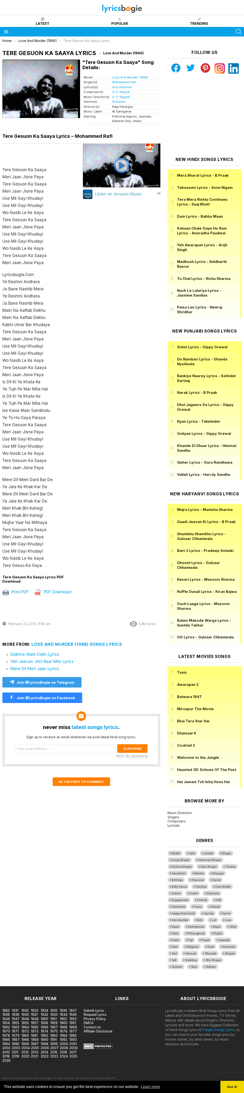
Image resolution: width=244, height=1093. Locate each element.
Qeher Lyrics (204, 462)
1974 (44, 1031)
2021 (34, 1056)
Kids (200, 920)
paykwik (67, 984)
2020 (25, 1056)
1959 (54, 1023)
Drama (176, 893)
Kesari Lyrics (206, 579)
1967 (54, 1027)
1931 (15, 1010)
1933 (34, 1010)
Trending (199, 23)
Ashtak (208, 853)
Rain (175, 947)
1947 (16, 1019)
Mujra (216, 927)
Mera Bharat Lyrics (203, 175)
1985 (73, 1035)
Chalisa (231, 866)
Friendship (178, 906)
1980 (25, 1035)
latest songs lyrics (95, 727)
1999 (54, 1044)
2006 (45, 1048)
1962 (6, 1027)
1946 (6, 1019)
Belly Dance (179, 886)
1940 (25, 1014)
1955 (15, 1023)
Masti (175, 927)
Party (175, 933)
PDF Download (56, 592)
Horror (226, 913)
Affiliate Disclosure (98, 1031)
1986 (6, 1039)
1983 (54, 1035)
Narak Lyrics (197, 392)
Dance (217, 880)
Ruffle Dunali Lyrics (207, 591)
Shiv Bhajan (213, 960)
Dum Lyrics (200, 216)
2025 (73, 1056)
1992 (63, 1039)
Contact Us (92, 1027)
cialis (23, 984)
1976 (63, 1031)
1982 (44, 1035)
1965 (34, 1027)
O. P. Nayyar (121, 92)
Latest (42, 23)
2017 (73, 1052)
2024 (64, 1056)
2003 (16, 1048)
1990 (44, 1039)
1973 (34, 1031)
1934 (44, 1010)
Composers (177, 821)
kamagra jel (84, 984)
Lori (214, 920)
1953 (72, 1019)
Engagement (180, 900)
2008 (64, 1048)
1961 (72, 1023)
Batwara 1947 (189, 696)
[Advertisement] (204, 115)
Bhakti (176, 853)
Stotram (177, 967)
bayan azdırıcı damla (44, 984)
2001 (73, 1044)
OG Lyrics (205, 637)
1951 (53, 1019)
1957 (34, 1023)
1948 (25, 1019)
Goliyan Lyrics (204, 433)
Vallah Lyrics (203, 474)
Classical (198, 880)
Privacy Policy (95, 1019)
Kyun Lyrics (198, 421)
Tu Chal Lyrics (203, 278)
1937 (73, 1010)
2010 (6, 1052)
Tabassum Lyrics (205, 187)
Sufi (174, 960)
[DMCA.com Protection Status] (98, 1048)
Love (228, 920)
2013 (34, 1052)
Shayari (230, 953)
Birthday (177, 880)
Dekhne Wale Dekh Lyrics (34, 654)
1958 (44, 1023)
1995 (15, 1044)
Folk (218, 900)
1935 (53, 1010)
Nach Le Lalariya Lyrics (199, 293)
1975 (54, 1031)
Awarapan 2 (187, 684)
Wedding (191, 960)
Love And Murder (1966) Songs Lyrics (76, 644)
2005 (35, 1048)
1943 (54, 1014)
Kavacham (179, 873)
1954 (6, 1023)
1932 (25, 1010)
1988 (25, 1039)
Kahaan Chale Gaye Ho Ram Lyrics (202, 230)
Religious (193, 947)
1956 (25, 1023)
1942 (44, 1014)
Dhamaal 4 (186, 733)
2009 (73, 1048)
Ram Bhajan (209, 866)
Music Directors (180, 813)
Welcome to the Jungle (198, 757)
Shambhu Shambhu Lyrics (201, 536)
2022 (45, 1056)
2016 (63, 1052)
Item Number (180, 920)
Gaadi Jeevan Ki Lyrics (206, 521)
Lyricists (174, 825)
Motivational (196, 927)
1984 (63, 1035)
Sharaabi (210, 953)
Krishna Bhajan (182, 866)
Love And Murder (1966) (130, 77)
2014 (44, 1052)
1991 (53, 1039)
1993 (73, 1039)
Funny (198, 906)
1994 (6, 1044)
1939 (15, 1014)
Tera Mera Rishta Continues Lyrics (202, 201)
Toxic (182, 672)
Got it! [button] (232, 1087)
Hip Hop (209, 913)
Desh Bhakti (223, 886)
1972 (25, 1031)
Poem (175, 940)
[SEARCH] (239, 31)
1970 (6, 1031)
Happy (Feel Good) (183, 913)
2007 (54, 1048)
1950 (44, 1019)
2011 (15, 1052)
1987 (16, 1039)
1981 (34, 1035)
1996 (25, 1044)
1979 (16, 1035)
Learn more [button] (150, 1087)
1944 (63, 1014)
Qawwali (224, 940)
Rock (211, 947)
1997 (35, 1044)
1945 (73, 1014)
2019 (15, 1056)
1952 (63, 1019)
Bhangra (218, 873)
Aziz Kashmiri (122, 87)
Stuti (194, 967)
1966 (44, 1027)
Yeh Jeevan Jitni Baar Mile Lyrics (42, 661)
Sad (174, 953)
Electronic (213, 893)
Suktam (211, 967)
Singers (173, 817)
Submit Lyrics (94, 1010)
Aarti (192, 853)
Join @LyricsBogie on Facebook (45, 698)
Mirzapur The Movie (195, 709)
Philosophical (196, 933)
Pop (190, 940)
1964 (25, 1027)
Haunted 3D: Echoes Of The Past (206, 769)
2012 (25, 1052)
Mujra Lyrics (205, 509)
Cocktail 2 (186, 745)
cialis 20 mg (9, 984)
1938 (6, 1014)
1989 (35, 1039)
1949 (35, 1019)
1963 (15, 1027)
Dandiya (201, 886)
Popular (119, 23)
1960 (63, 1023)
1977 (73, 1031)
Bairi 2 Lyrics (205, 550)
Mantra (199, 873)
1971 (15, 1031)
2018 (6, 1056)
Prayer (206, 940)
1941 (34, 1014)
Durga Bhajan (181, 860)
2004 (25, 1048)
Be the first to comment (81, 782)
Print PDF (19, 592)
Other (232, 927)
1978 (6, 1035)
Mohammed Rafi (124, 82)
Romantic (119, 101)
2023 (54, 1056)
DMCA (88, 1023)
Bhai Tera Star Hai (193, 721)
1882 (6, 1010)
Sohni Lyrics (202, 347)
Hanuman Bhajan (209, 860)
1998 (44, 1044)
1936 (63, 1010)
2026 (6, 1060)
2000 (64, 1044)
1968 (63, 1027)
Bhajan (226, 853)
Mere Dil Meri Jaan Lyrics (34, 668)
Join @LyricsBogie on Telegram (45, 682)
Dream (193, 893)
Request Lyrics (95, 1014)
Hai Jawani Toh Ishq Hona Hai (203, 782)
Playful (218, 933)
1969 (73, 1027)
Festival (202, 900)
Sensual (191, 953)
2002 (6, 1048)
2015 (53, 1052)
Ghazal (215, 906)
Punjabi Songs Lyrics (218, 1030)
